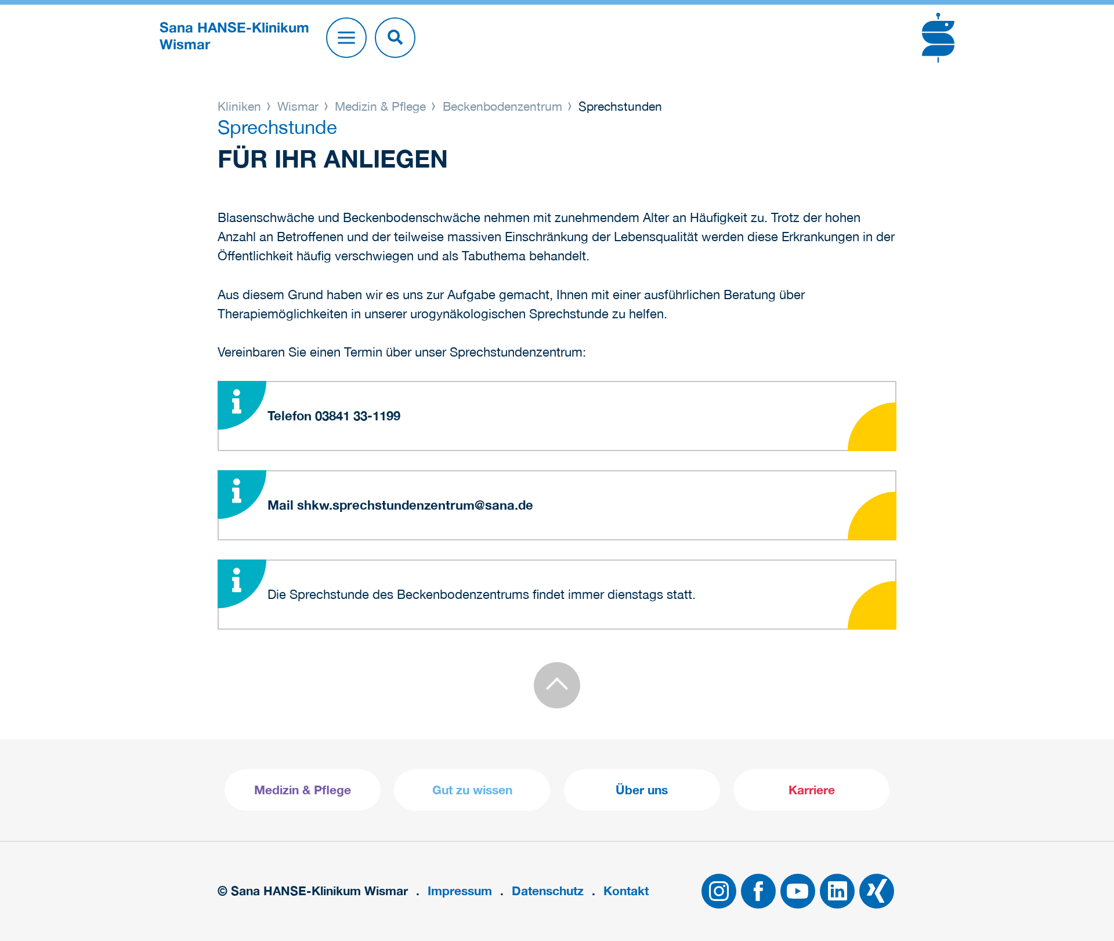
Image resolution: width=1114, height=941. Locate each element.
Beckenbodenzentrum (502, 106)
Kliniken (241, 106)
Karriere (812, 790)
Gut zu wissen (472, 790)
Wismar (298, 106)
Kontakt (626, 891)
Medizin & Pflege (380, 106)
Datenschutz (548, 891)
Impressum (460, 891)
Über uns (642, 790)
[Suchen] (395, 37)
